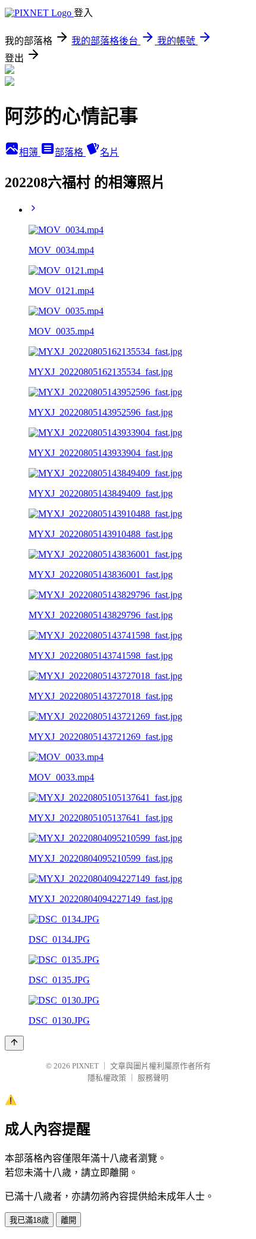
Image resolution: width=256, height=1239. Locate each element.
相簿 (29, 152)
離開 (68, 1220)
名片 (109, 152)
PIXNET (85, 1065)
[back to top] (14, 1043)
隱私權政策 (107, 1077)
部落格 (70, 152)
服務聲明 (153, 1077)
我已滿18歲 (29, 1220)
